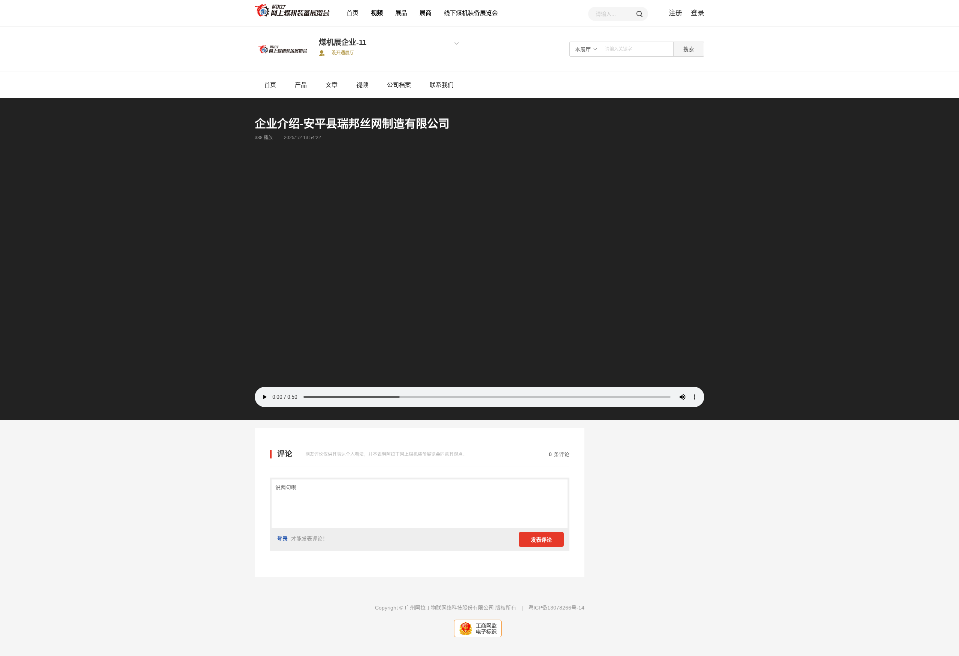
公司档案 (399, 85)
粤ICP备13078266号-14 (556, 608)
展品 (401, 13)
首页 (353, 13)
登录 (697, 13)
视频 (377, 13)
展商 (426, 13)
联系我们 (442, 85)
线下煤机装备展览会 (471, 13)
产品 (301, 85)
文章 (332, 85)
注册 (675, 13)
